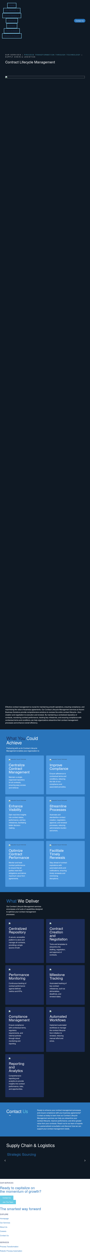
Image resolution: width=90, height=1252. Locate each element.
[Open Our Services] (17, 10)
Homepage (4, 1218)
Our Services (5, 1222)
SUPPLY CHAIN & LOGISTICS (20, 57)
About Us (3, 1227)
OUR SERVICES (13, 55)
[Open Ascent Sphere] (18, 15)
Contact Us (4, 1235)
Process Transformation (9, 1246)
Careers (3, 1231)
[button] (5, 1160)
